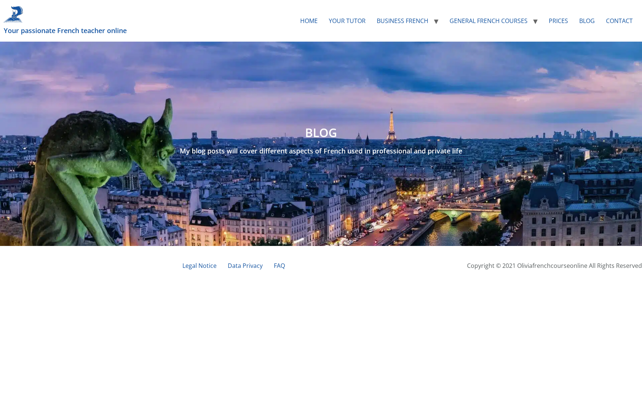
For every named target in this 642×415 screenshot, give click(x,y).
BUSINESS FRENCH (402, 21)
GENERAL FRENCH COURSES (489, 21)
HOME (309, 21)
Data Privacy (245, 266)
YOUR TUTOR (347, 21)
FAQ (279, 266)
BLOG (587, 21)
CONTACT (619, 21)
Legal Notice (199, 266)
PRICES (558, 21)
